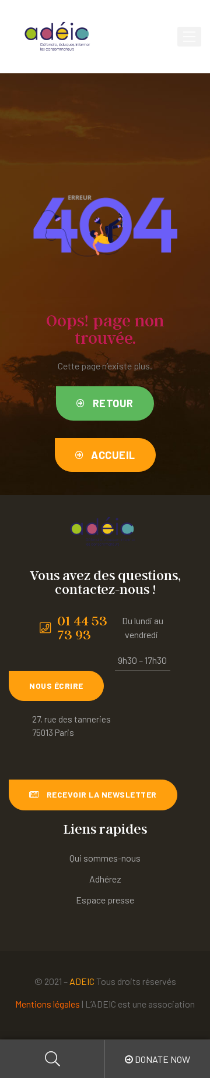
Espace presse (105, 899)
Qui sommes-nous (105, 857)
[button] (105, 403)
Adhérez (105, 878)
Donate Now (161, 1059)
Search (52, 1059)
